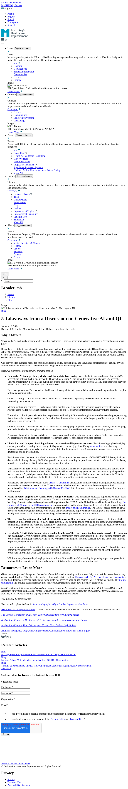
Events (17, 77)
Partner (11, 135)
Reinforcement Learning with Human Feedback (47, 488)
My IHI (5, 5)
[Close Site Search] (4, 277)
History (17, 246)
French (10, 19)
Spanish (11, 25)
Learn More (13, 91)
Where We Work (22, 161)
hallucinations (96, 446)
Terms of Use (76, 719)
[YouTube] (64, 754)
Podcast (17, 208)
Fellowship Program (24, 71)
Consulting (19, 120)
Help (12, 5)
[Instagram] (64, 757)
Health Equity (84, 630)
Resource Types (22, 194)
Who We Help (21, 158)
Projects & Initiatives (24, 164)
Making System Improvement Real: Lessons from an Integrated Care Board (38, 654)
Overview (12, 63)
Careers (17, 254)
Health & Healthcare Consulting (29, 156)
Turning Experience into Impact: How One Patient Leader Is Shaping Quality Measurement (46, 665)
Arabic (10, 13)
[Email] (9, 637)
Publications (20, 202)
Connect (11, 94)
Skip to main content (11, 2)
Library (17, 80)
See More (6, 668)
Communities (20, 74)
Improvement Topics (24, 211)
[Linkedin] (7, 637)
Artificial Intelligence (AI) (14, 630)
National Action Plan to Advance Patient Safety (37, 170)
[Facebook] (5, 637)
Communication (57, 630)
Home (10, 294)
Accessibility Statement (18, 785)
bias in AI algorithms (59, 482)
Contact (12, 763)
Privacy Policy (58, 719)
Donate (18, 5)
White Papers (20, 199)
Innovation (71, 630)
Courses (18, 66)
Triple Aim (19, 219)
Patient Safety (20, 216)
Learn (10, 48)
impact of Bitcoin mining (78, 507)
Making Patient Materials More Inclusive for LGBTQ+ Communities (35, 660)
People (17, 248)
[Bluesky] (2, 637)
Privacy (11, 779)
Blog (16, 205)
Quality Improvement (38, 630)
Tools (16, 196)
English (11, 16)
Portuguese (12, 22)
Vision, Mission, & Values (26, 243)
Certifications (20, 68)
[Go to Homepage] (14, 36)
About (10, 225)
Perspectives (120, 577)
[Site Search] (5, 274)
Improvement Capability (26, 214)
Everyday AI (81, 577)
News (17, 257)
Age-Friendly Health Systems (28, 167)
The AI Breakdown (98, 577)
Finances (18, 251)
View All (18, 173)
